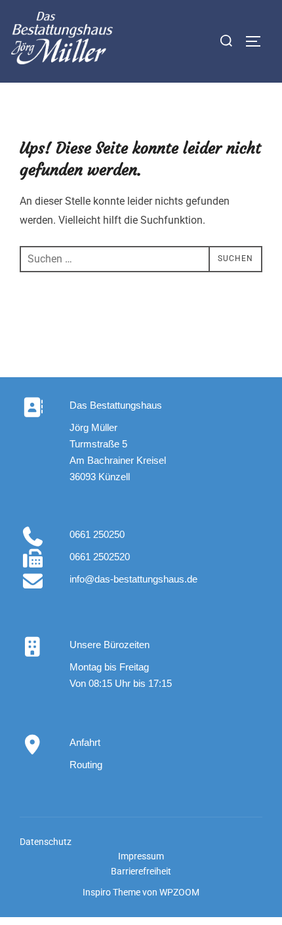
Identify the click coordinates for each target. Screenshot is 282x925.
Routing (86, 764)
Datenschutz (45, 841)
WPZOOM (179, 892)
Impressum (141, 856)
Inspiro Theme (111, 892)
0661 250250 (97, 534)
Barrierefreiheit (141, 871)
